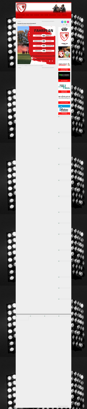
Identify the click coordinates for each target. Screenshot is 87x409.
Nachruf (19, 21)
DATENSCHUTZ (20, 17)
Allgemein (26, 65)
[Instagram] (68, 22)
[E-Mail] (67, 25)
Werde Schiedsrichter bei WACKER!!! (48, 21)
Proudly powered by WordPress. (63, 406)
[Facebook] (62, 22)
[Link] (64, 25)
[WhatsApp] (65, 22)
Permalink (41, 65)
